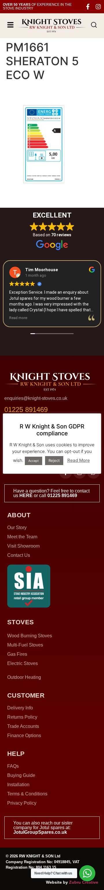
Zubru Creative (83, 882)
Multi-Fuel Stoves (25, 644)
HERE (26, 495)
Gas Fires (17, 654)
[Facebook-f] (88, 7)
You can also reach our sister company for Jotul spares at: (43, 827)
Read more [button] (18, 318)
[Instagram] (98, 7)
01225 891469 (62, 495)
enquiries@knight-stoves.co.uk (35, 398)
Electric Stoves (22, 663)
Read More (78, 460)
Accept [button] (33, 461)
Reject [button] (54, 460)
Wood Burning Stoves (29, 635)
